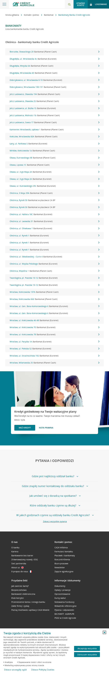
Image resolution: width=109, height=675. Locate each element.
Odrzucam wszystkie (87, 654)
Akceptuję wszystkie (87, 648)
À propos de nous (19, 571)
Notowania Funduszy (64, 602)
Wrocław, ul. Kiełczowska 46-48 (34, 320)
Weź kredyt (25, 427)
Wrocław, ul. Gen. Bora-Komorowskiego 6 (39, 306)
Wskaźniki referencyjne (65, 606)
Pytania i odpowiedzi (64, 610)
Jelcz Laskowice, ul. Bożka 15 (33, 108)
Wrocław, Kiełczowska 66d (33, 299)
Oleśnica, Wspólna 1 (31, 271)
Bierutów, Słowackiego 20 (33, 51)
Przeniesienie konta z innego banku (28, 602)
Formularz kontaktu (63, 551)
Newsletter (59, 567)
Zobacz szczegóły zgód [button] (15, 670)
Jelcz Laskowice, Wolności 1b (35, 115)
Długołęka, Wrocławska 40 (33, 73)
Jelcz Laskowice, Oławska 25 (34, 101)
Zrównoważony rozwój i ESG (24, 559)
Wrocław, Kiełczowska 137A (34, 292)
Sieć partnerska (18, 563)
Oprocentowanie (62, 594)
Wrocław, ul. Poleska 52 (30, 348)
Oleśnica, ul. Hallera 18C (31, 214)
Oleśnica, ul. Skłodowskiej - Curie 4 (36, 256)
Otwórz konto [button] (80, 4)
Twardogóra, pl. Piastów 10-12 (33, 277)
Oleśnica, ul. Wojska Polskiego (33, 263)
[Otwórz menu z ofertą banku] (4, 4)
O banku (15, 547)
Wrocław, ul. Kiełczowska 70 (32, 327)
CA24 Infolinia (61, 547)
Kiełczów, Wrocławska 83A (33, 136)
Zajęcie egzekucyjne (63, 571)
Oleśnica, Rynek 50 (32, 200)
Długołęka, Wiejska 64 (31, 65)
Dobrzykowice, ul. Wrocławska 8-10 (36, 80)
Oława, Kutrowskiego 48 (32, 157)
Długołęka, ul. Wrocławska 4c (33, 58)
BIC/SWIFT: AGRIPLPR (64, 614)
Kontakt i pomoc (32, 15)
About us (15, 567)
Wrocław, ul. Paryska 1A (30, 341)
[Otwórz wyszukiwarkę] (69, 4)
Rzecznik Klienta (62, 559)
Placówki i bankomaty (64, 555)
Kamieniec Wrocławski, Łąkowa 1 (37, 129)
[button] (104, 632)
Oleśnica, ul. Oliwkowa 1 (31, 228)
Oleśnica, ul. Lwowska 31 (31, 221)
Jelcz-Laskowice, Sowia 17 (33, 122)
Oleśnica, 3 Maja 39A (31, 193)
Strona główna (12, 15)
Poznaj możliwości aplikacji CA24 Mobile (30, 610)
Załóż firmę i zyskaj (20, 606)
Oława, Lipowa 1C (29, 164)
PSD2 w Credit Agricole (65, 618)
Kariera (14, 551)
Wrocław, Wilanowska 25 (33, 362)
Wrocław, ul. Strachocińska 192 (34, 355)
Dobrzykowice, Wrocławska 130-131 (38, 87)
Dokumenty (59, 586)
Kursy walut (60, 598)
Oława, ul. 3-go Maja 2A (30, 171)
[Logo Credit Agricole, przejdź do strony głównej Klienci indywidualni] (23, 4)
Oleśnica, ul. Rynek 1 (29, 235)
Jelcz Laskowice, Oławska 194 (35, 94)
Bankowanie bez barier (22, 555)
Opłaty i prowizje (62, 590)
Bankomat (49, 15)
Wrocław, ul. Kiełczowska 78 (32, 334)
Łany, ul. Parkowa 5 (28, 143)
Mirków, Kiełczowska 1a (32, 150)
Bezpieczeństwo (19, 590)
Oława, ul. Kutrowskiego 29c (33, 186)
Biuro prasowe (61, 563)
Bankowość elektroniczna (23, 594)
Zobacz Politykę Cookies (42, 670)
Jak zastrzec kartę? (20, 586)
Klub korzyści (17, 598)
